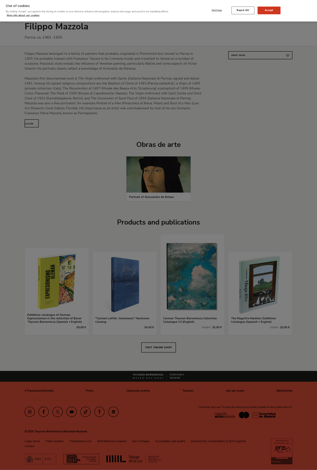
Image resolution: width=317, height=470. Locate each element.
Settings (217, 10)
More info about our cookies (23, 15)
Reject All (243, 10)
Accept (269, 10)
